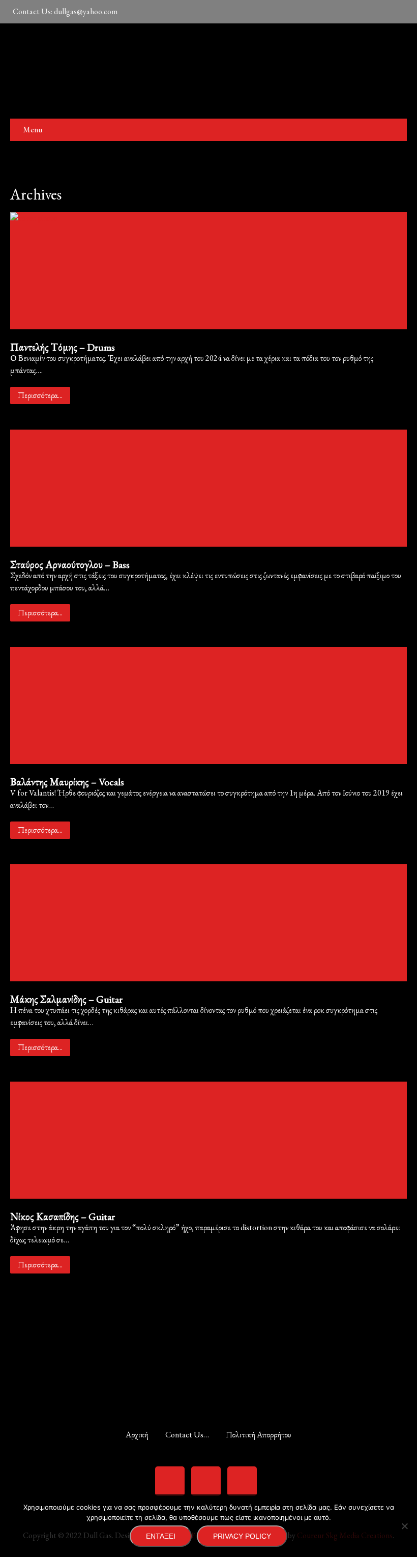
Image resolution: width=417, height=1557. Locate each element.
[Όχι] (404, 1526)
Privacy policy (242, 1536)
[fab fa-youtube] (396, 11)
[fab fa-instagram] (375, 11)
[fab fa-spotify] (331, 11)
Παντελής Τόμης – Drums (62, 347)
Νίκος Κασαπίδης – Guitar (62, 1216)
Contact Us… (187, 1433)
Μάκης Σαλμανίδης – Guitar (66, 999)
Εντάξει (160, 1536)
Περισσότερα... (40, 395)
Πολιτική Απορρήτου (258, 1433)
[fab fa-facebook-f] (353, 11)
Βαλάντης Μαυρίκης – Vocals (67, 781)
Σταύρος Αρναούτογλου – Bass (70, 564)
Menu (32, 129)
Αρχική (137, 1433)
